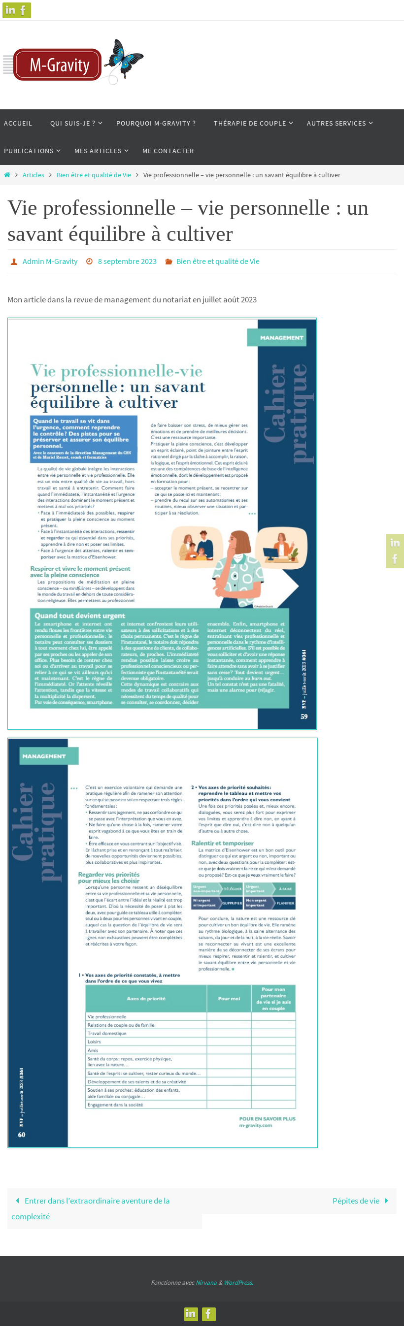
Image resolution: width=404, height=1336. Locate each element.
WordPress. (238, 1279)
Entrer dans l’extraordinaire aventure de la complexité (90, 1206)
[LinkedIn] (10, 10)
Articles (33, 175)
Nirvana (206, 1279)
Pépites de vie (357, 1198)
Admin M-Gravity (50, 260)
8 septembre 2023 (127, 260)
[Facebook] (23, 10)
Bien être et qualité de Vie (94, 175)
